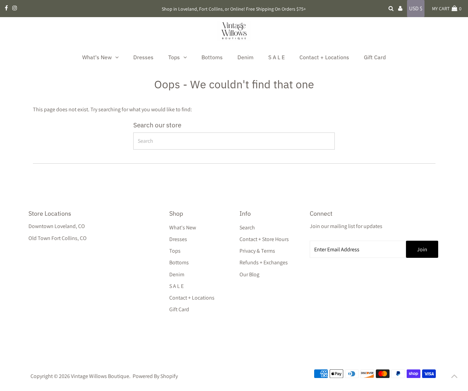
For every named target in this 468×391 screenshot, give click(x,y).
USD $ (415, 8)
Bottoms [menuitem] (212, 57)
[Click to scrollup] (454, 377)
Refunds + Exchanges (263, 262)
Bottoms (179, 262)
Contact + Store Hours (264, 239)
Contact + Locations (191, 297)
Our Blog (249, 274)
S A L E (176, 286)
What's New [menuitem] (97, 57)
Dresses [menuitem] (143, 57)
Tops (175, 250)
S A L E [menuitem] (276, 57)
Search (247, 227)
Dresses (178, 239)
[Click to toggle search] (391, 8)
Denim (176, 274)
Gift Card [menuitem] (375, 57)
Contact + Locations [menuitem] (324, 57)
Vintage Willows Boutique (100, 376)
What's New (182, 227)
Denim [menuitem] (245, 57)
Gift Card (179, 309)
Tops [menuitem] (174, 57)
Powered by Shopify (155, 376)
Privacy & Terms (257, 250)
